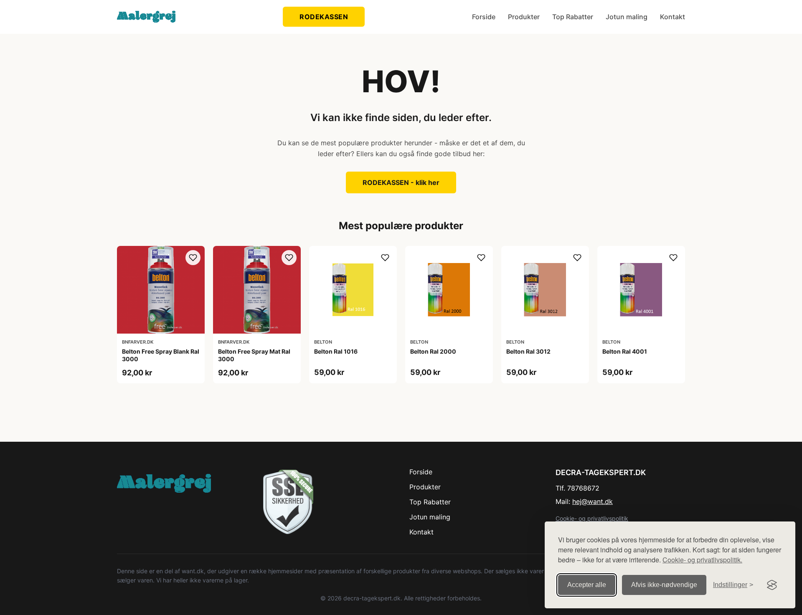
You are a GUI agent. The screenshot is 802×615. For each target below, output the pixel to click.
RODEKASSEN (323, 17)
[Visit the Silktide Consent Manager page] (772, 585)
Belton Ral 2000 (433, 351)
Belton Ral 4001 (624, 351)
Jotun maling (626, 17)
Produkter (524, 17)
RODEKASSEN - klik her (401, 182)
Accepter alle (586, 584)
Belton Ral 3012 (528, 351)
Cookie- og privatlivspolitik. (702, 559)
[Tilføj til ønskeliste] (192, 257)
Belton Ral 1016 (336, 351)
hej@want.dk (592, 501)
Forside (483, 17)
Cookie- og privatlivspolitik (592, 518)
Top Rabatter (572, 17)
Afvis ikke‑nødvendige (664, 584)
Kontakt (672, 17)
